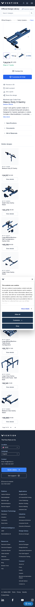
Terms (13, 592)
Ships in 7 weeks (8, 65)
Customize (16, 320)
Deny (17, 326)
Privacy (19, 592)
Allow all (17, 314)
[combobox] (10, 447)
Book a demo (12, 470)
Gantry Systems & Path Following (23, 20)
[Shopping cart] (27, 3)
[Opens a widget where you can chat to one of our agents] (28, 604)
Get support (12, 476)
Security (24, 592)
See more (6, 117)
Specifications (11, 123)
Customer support (29, 9)
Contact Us (19, 71)
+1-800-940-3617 (9, 464)
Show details (25, 309)
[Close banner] (32, 279)
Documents (10, 128)
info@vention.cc (9, 461)
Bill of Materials (11, 133)
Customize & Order (19, 77)
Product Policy (5, 595)
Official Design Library (6, 20)
